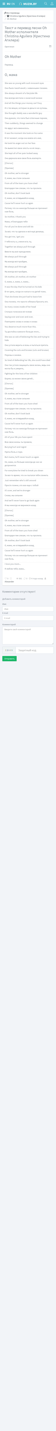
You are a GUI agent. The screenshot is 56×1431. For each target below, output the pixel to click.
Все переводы (13, 12)
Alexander (9, 581)
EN (13, 4)
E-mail (5, 613)
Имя (4, 604)
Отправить (9, 658)
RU (8, 4)
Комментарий (9, 624)
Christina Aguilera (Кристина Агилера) (27, 16)
